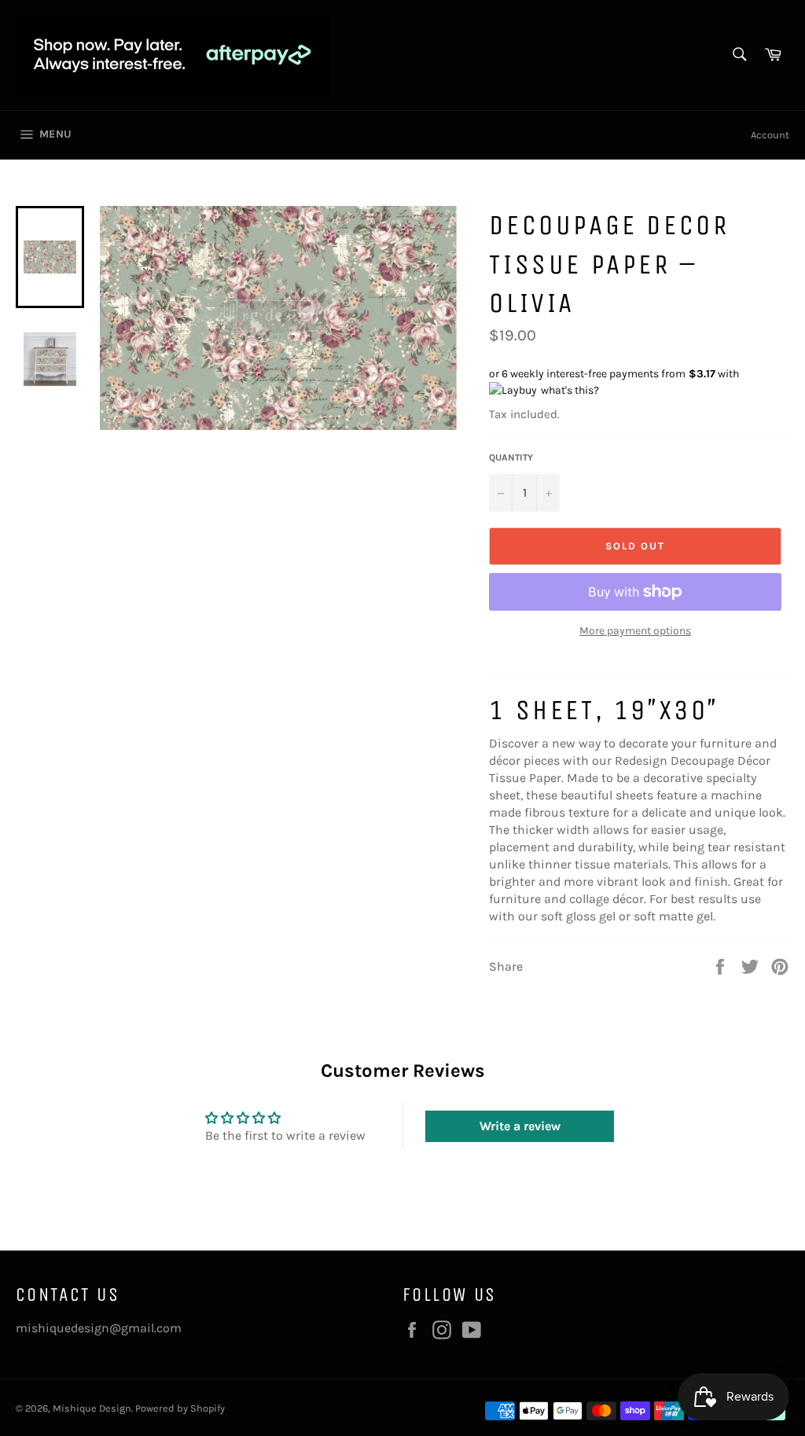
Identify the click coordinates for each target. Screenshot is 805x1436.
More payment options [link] (635, 630)
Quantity (511, 457)
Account (770, 135)
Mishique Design (92, 1408)
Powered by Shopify (180, 1408)
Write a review (520, 1125)
